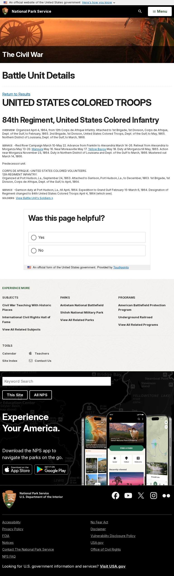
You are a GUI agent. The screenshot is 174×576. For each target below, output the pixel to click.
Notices (8, 542)
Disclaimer (98, 529)
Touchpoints (121, 267)
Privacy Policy (12, 529)
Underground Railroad (135, 317)
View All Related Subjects (21, 329)
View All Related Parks (77, 320)
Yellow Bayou (97, 149)
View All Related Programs (138, 324)
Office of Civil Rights (106, 549)
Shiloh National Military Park (81, 312)
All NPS (40, 395)
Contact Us (42, 360)
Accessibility (11, 522)
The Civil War (22, 54)
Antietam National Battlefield (82, 305)
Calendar (9, 353)
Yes (41, 237)
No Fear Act (99, 522)
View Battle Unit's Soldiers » (34, 198)
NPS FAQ (9, 556)
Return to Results (16, 94)
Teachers (41, 353)
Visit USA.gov (113, 566)
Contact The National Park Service (28, 549)
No (41, 250)
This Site (15, 395)
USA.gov (97, 542)
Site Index (9, 360)
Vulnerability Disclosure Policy (113, 536)
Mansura (37, 149)
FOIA (5, 536)
